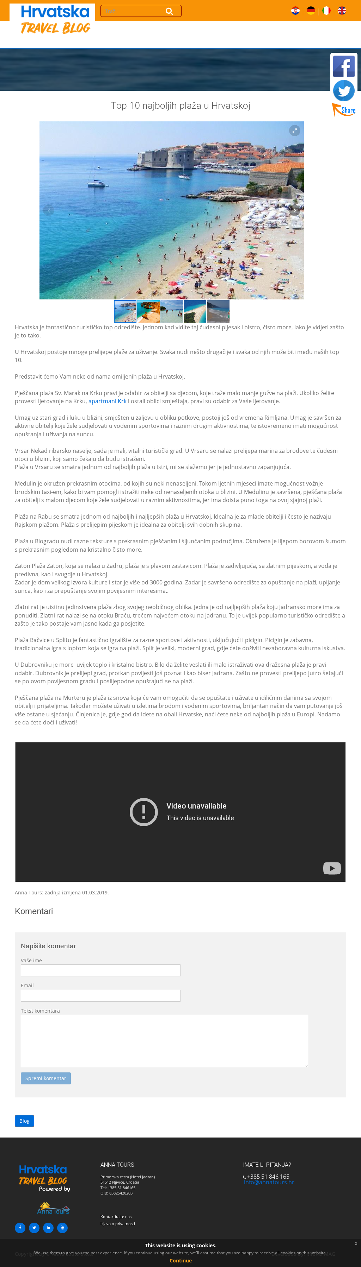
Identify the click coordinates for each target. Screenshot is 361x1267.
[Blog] (55, 25)
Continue (181, 1260)
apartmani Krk (107, 401)
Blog (24, 1120)
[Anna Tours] (43, 1178)
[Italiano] (326, 9)
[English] (342, 9)
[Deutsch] (311, 9)
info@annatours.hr (269, 1182)
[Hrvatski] (295, 9)
